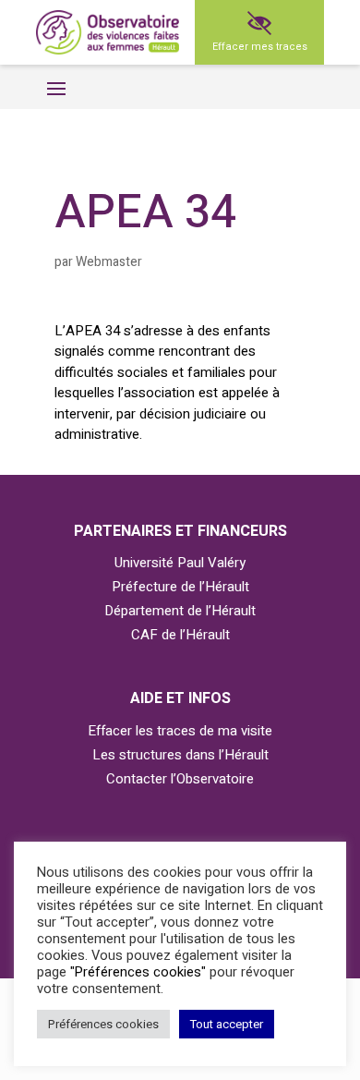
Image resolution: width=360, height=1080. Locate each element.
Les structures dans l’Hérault (180, 755)
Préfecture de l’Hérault (180, 586)
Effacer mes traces (259, 47)
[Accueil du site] (107, 32)
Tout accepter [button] (226, 1024)
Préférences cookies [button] (103, 1024)
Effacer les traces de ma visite (180, 731)
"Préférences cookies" (138, 972)
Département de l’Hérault (180, 611)
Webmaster (109, 262)
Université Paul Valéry (180, 562)
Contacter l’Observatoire (180, 779)
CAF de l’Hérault (180, 635)
